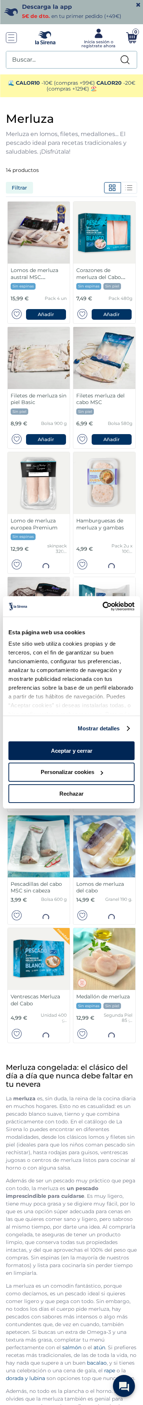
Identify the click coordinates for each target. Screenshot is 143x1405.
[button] (46, 314)
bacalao (97, 1363)
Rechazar (71, 793)
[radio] (112, 187)
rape (109, 1370)
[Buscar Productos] (125, 59)
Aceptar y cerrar (71, 750)
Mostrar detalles (99, 728)
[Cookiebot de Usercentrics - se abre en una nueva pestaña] (103, 606)
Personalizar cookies (67, 772)
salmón (71, 1347)
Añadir (46, 314)
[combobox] (71, 60)
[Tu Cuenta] (98, 37)
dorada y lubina (25, 1378)
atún (99, 1347)
